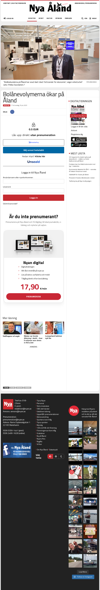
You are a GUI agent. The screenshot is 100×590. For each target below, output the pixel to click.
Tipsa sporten (42, 422)
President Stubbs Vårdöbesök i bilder (82, 178)
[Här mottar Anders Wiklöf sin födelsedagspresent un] (75, 516)
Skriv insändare (43, 406)
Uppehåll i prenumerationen (48, 414)
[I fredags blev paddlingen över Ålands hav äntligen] (75, 427)
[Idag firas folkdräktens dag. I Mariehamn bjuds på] (75, 487)
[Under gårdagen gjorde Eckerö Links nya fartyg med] (90, 457)
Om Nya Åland (42, 449)
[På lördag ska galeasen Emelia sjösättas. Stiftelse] (90, 546)
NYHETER (32, 18)
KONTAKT (6, 3)
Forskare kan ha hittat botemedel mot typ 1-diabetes (82, 165)
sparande (27, 388)
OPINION (58, 18)
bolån (12, 388)
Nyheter (6, 105)
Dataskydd (53, 449)
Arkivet (74, 130)
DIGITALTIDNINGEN (19, 3)
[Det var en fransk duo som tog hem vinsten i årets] (75, 457)
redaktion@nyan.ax (23, 408)
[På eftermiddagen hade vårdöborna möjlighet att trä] (75, 442)
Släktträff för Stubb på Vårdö (79, 174)
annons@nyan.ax (18, 411)
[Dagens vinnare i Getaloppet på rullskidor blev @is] (75, 561)
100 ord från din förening (47, 427)
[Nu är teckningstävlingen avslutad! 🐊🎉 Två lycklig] (90, 531)
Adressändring (42, 417)
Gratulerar (41, 433)
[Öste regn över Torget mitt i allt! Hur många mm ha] (75, 531)
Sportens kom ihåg (44, 419)
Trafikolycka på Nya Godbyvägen (80, 181)
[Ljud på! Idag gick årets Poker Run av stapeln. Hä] (90, 561)
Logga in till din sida (79, 126)
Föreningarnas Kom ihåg (46, 430)
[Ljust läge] (55, 456)
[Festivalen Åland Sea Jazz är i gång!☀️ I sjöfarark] (90, 427)
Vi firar (39, 444)
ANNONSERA (79, 3)
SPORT (41, 18)
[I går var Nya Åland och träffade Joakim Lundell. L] (75, 546)
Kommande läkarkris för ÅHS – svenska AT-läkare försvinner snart (82, 170)
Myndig (40, 425)
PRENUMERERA (91, 3)
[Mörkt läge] (61, 456)
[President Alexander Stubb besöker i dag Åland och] (90, 442)
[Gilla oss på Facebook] (17, 450)
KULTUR (49, 18)
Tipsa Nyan (41, 400)
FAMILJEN (68, 18)
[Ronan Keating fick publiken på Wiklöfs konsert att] (75, 501)
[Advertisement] (33, 367)
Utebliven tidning (43, 411)
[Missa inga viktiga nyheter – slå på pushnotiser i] (75, 472)
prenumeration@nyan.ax (13, 419)
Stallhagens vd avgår (11, 336)
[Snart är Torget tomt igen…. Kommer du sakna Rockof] (90, 487)
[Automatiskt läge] (50, 456)
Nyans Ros (41, 438)
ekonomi (19, 388)
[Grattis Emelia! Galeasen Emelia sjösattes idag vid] (90, 516)
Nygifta (39, 441)
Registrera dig (77, 134)
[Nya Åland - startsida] (50, 14)
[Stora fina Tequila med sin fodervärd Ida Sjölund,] (90, 472)
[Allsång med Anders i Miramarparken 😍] (90, 501)
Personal (40, 403)
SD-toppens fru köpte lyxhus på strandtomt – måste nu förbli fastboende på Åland (80, 159)
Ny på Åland (41, 436)
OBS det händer (43, 408)
